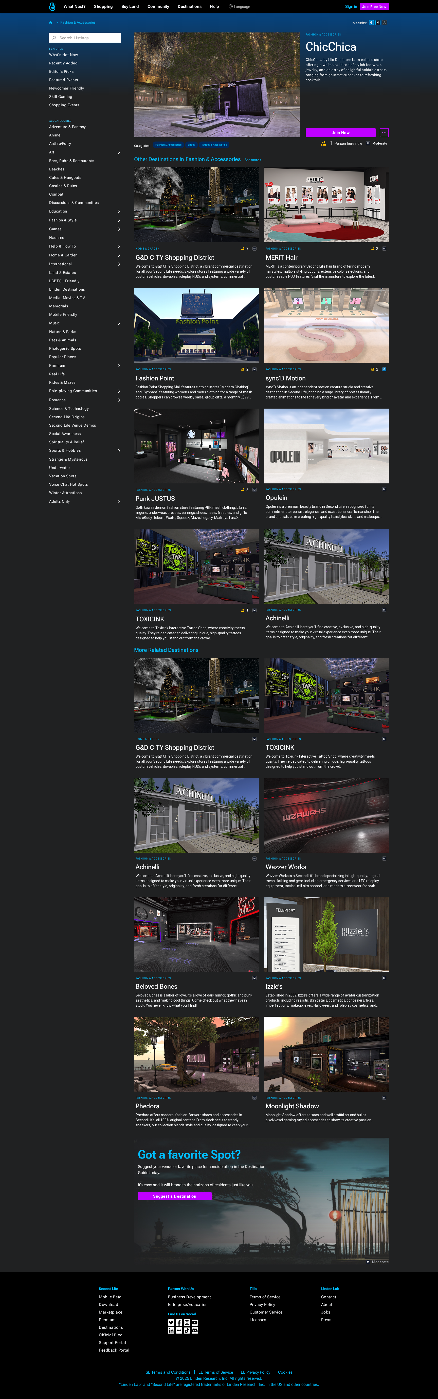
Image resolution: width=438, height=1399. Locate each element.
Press (326, 1319)
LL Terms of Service (215, 1372)
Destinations (111, 1327)
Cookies (285, 1372)
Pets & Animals (62, 340)
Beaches (56, 169)
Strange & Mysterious (68, 459)
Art (51, 152)
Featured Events (63, 80)
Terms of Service (265, 1297)
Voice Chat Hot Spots (68, 484)
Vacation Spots (62, 476)
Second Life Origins (67, 417)
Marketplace (110, 1312)
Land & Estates (62, 272)
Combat (56, 194)
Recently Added (63, 63)
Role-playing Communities (73, 391)
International (60, 264)
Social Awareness (65, 433)
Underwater (59, 467)
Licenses (258, 1319)
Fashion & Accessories (78, 22)
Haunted (57, 237)
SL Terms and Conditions (168, 1372)
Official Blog (111, 1335)
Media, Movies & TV (67, 297)
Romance (57, 400)
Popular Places (62, 357)
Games (55, 229)
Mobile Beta (110, 1297)
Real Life (57, 374)
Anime (55, 135)
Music (54, 323)
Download (108, 1304)
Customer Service (266, 1312)
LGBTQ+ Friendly (64, 281)
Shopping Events (64, 105)
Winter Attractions (65, 493)
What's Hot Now (63, 55)
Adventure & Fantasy (67, 127)
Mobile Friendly (63, 314)
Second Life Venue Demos (72, 425)
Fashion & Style (63, 220)
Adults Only (59, 501)
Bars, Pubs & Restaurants (71, 161)
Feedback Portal (114, 1350)
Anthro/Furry (60, 143)
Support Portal (112, 1342)
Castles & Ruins (63, 186)
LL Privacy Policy (255, 1372)
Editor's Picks (61, 71)
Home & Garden (63, 255)
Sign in (351, 6)
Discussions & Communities (74, 202)
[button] (75, 6)
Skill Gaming (60, 96)
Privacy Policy (262, 1304)
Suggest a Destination (174, 1196)
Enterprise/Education (188, 1304)
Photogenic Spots (65, 348)
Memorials (58, 306)
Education (58, 211)
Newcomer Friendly (66, 88)
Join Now (341, 132)
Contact (328, 1297)
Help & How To (62, 246)
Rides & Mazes (62, 382)
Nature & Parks (62, 331)
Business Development (189, 1297)
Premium (57, 365)
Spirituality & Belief (66, 442)
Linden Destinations (67, 289)
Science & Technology (69, 408)
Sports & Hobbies (65, 450)
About (327, 1304)
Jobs (326, 1312)
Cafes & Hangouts (65, 177)
